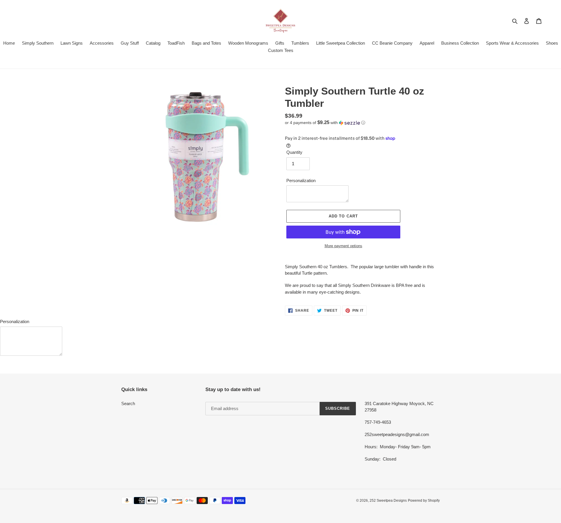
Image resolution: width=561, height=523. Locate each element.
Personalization (301, 180)
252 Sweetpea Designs (388, 500)
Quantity (294, 152)
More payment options (343, 246)
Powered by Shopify (424, 500)
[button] (325, 122)
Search (128, 403)
